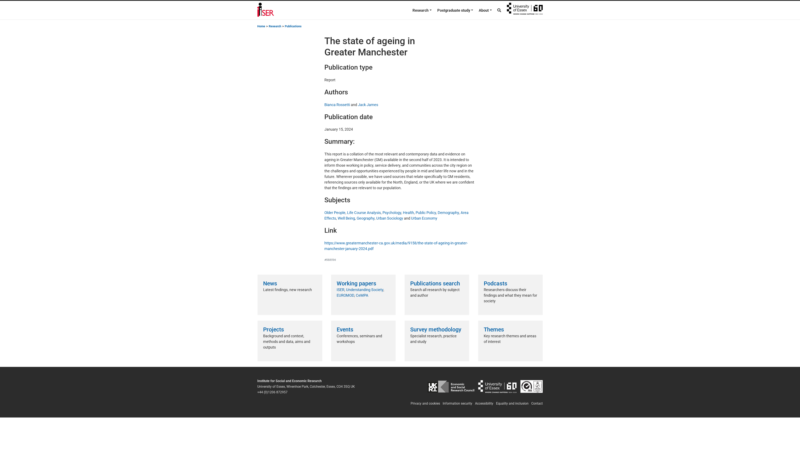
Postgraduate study (453, 10)
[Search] (499, 10)
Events (345, 329)
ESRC (451, 386)
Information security (457, 403)
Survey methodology (435, 329)
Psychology (391, 212)
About (484, 10)
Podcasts (495, 283)
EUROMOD (345, 295)
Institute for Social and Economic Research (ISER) (265, 10)
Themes (494, 329)
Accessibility (484, 403)
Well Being (346, 218)
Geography (366, 218)
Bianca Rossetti (337, 104)
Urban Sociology (389, 218)
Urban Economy (424, 218)
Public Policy (426, 212)
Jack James (368, 104)
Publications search (435, 283)
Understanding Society (364, 290)
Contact (537, 403)
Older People (334, 212)
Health (408, 212)
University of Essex (525, 10)
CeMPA (362, 295)
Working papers (356, 283)
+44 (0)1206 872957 (272, 392)
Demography (448, 212)
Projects (273, 329)
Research (420, 10)
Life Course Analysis (364, 212)
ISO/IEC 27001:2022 (531, 386)
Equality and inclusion (512, 403)
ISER (340, 290)
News (270, 283)
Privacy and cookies (425, 403)
